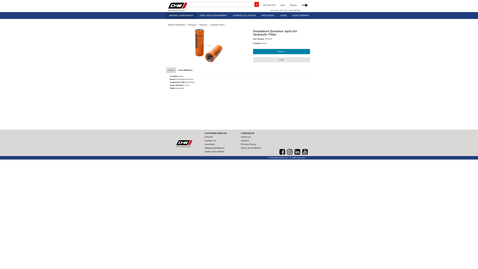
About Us (246, 137)
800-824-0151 (269, 5)
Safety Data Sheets (214, 151)
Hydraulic (203, 25)
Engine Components (176, 25)
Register (293, 5)
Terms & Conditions (251, 148)
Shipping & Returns (214, 148)
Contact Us (210, 140)
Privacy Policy (248, 144)
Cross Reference (185, 70)
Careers (245, 140)
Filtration (192, 25)
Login (282, 5)
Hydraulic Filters (217, 25)
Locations (210, 144)
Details (171, 70)
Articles (209, 137)
